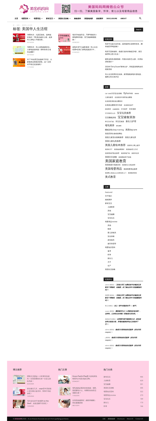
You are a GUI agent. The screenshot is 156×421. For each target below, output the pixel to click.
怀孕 (109, 254)
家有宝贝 (49, 18)
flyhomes (128, 93)
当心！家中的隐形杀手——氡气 (125, 306)
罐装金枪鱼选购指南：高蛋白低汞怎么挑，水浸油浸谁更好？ (124, 60)
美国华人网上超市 (133, 145)
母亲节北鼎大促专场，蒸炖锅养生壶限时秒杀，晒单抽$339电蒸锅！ (124, 45)
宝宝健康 (111, 214)
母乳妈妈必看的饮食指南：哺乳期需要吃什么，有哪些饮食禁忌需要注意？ (84, 390)
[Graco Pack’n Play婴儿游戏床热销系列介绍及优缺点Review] (64, 379)
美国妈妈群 (88, 18)
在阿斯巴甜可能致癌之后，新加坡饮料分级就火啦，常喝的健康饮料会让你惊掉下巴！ (123, 321)
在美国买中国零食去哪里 (123, 97)
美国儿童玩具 (130, 137)
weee (137, 93)
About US (130, 419)
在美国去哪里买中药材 (113, 105)
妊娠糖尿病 (116, 109)
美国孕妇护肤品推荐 (112, 153)
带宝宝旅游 (120, 121)
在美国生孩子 (128, 105)
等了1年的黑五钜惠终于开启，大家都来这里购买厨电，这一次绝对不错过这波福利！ (39, 61)
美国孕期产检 (125, 153)
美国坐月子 (108, 149)
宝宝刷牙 (124, 109)
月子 (109, 262)
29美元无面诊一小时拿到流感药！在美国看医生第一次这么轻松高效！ (39, 378)
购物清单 (77, 18)
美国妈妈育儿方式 (132, 149)
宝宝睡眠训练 (110, 117)
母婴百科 (24, 18)
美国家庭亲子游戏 (124, 157)
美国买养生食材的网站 (113, 133)
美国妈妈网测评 (119, 149)
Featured (108, 192)
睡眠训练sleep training (114, 129)
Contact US (139, 419)
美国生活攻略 (63, 18)
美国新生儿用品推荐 (128, 165)
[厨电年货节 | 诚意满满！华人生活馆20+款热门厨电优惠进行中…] (64, 50)
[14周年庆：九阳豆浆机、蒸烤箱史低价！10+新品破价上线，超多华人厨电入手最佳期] (19, 38)
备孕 (109, 251)
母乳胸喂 (118, 126)
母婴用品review (111, 221)
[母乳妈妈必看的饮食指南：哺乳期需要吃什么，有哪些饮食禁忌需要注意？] (64, 391)
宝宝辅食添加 (126, 117)
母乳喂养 (109, 125)
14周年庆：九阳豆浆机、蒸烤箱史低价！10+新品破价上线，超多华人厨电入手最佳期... (39, 37)
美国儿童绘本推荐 (115, 145)
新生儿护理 (131, 121)
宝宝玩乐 (111, 218)
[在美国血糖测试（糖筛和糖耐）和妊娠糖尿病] (64, 403)
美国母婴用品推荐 (130, 169)
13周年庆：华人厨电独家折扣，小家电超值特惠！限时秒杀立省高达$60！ (39, 49)
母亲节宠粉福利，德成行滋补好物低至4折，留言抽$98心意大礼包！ (123, 53)
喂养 (109, 229)
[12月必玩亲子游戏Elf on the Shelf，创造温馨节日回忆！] (19, 404)
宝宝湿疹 (132, 109)
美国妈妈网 (18, 419)
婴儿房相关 (112, 232)
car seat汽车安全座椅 (113, 93)
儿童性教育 (109, 97)
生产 (109, 265)
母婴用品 (37, 18)
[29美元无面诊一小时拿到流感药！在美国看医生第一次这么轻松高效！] (19, 379)
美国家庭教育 (115, 161)
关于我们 (108, 196)
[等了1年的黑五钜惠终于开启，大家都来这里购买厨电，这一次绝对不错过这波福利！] (19, 62)
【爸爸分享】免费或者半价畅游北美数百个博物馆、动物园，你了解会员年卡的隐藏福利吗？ (123, 287)
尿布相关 (111, 240)
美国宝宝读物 (111, 157)
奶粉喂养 (108, 109)
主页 (16, 18)
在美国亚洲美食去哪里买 (113, 101)
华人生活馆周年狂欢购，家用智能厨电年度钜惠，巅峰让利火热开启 (124, 75)
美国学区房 (135, 153)
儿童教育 (111, 207)
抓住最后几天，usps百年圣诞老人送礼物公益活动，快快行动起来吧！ (39, 391)
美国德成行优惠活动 (112, 165)
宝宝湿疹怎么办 (110, 113)
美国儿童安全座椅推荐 (114, 137)
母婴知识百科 (110, 247)
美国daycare (131, 129)
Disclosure (112, 18)
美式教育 (110, 176)
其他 (109, 210)
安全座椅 (111, 236)
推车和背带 (112, 243)
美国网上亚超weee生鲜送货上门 (115, 173)
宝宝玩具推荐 (124, 113)
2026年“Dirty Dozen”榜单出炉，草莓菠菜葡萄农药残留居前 (124, 68)
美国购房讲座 (132, 173)
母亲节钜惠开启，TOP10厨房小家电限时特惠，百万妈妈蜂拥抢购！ (84, 37)
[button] (140, 18)
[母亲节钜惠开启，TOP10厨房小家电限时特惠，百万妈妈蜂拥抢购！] (64, 38)
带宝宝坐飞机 (109, 121)
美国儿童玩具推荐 (113, 141)
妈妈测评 (99, 18)
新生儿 (110, 258)
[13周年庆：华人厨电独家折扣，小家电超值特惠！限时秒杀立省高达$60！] (19, 50)
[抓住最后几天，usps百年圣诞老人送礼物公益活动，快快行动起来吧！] (19, 391)
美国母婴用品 (113, 168)
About (124, 18)
